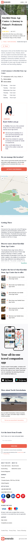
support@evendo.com (6, 492)
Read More (24, 263)
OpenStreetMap (4, 176)
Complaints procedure (6, 523)
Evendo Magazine (5, 471)
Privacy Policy (6, 453)
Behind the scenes (16, 468)
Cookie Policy (20, 452)
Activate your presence (14, 169)
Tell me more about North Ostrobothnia (14, 420)
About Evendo (15, 465)
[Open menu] (26, 2)
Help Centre (4, 520)
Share (6, 46)
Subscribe (14, 446)
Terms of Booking (21, 530)
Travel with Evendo (6, 465)
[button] (14, 195)
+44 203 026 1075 (6, 489)
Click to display (7, 79)
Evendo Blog (4, 468)
